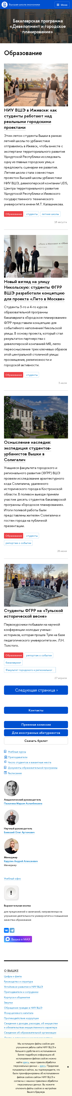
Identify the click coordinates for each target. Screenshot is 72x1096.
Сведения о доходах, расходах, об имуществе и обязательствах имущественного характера (31, 1025)
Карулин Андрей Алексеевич (21, 861)
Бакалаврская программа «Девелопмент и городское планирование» (38, 26)
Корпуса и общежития (17, 997)
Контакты (36, 710)
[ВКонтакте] (6, 930)
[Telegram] (12, 930)
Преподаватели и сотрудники (21, 992)
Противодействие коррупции (21, 1018)
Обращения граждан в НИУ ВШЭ (23, 1007)
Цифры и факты (13, 976)
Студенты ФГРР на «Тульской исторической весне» (33, 613)
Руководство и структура (18, 981)
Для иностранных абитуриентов (36, 733)
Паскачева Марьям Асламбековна (23, 803)
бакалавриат (13, 662)
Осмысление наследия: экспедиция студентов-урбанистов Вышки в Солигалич (27, 450)
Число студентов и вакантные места (29, 762)
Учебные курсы (17, 751)
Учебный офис (12, 878)
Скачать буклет (36, 741)
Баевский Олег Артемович (19, 832)
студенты (32, 214)
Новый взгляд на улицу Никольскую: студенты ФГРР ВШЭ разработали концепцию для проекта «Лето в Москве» (34, 290)
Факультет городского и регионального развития (31, 670)
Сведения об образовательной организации (30, 1032)
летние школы (50, 214)
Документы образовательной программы (32, 767)
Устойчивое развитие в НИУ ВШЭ (23, 986)
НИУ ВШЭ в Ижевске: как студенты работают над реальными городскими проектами (30, 118)
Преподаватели (17, 757)
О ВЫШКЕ (11, 971)
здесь (26, 1062)
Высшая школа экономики (24, 4)
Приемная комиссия (36, 724)
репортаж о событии (18, 543)
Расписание (15, 773)
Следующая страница (35, 690)
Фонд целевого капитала (18, 1013)
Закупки (8, 1002)
